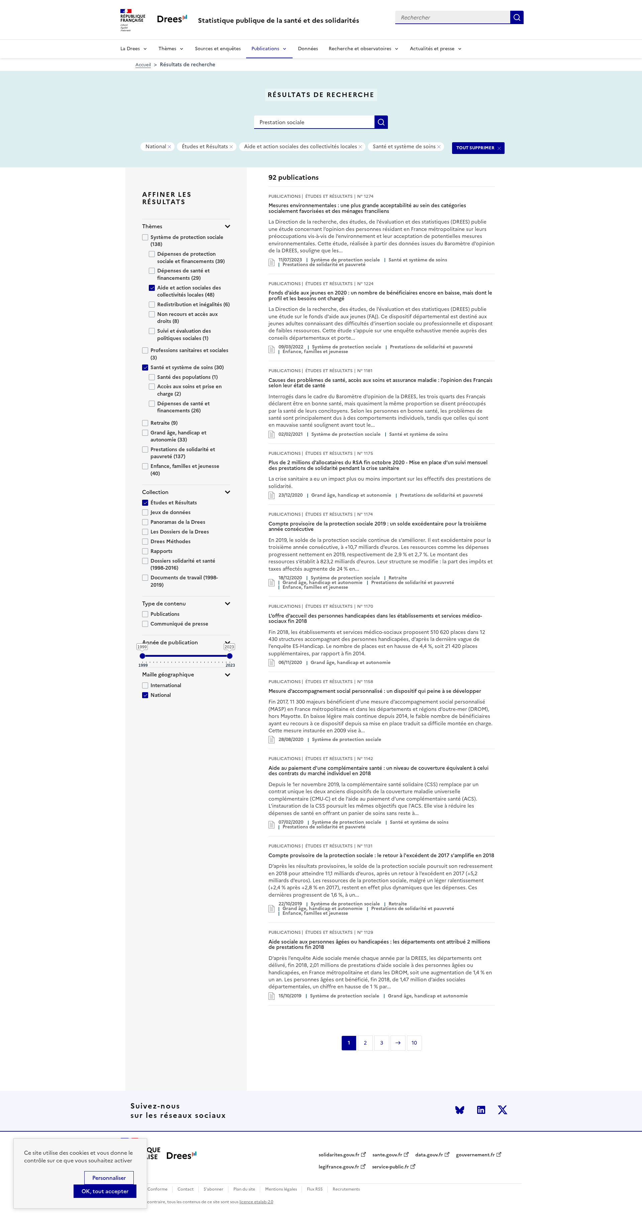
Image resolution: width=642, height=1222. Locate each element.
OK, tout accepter (105, 1191)
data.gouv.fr (429, 1155)
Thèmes (167, 48)
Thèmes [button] (152, 226)
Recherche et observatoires (360, 48)
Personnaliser (109, 1178)
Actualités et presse (432, 48)
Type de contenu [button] (164, 603)
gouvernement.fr (475, 1155)
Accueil (143, 65)
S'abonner (213, 1189)
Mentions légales (281, 1189)
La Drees (130, 48)
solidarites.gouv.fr (339, 1155)
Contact (186, 1189)
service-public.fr (390, 1167)
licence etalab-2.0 (256, 1202)
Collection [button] (155, 492)
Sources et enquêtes (218, 48)
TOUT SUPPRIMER (475, 148)
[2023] (230, 656)
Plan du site (244, 1189)
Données (308, 48)
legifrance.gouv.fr (339, 1167)
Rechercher (517, 17)
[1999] (142, 656)
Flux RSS (315, 1189)
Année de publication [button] (170, 642)
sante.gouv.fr (387, 1155)
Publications (265, 48)
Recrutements (346, 1189)
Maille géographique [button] (168, 674)
